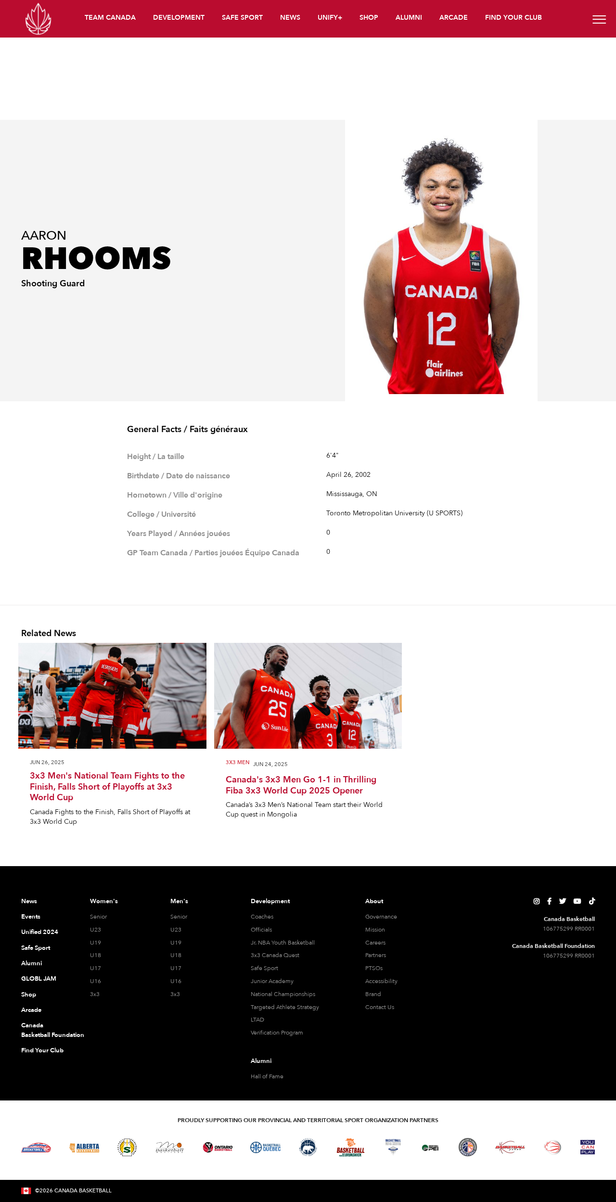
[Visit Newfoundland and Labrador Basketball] (467, 1147)
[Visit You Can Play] (587, 1147)
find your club (513, 17)
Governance (381, 917)
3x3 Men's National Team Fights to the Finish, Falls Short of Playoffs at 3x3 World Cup (107, 787)
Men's (179, 901)
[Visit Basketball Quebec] (265, 1148)
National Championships (283, 994)
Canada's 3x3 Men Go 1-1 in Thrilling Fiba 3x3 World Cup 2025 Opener (301, 785)
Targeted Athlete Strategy (285, 1007)
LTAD (257, 1019)
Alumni (31, 963)
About (374, 901)
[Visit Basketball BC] (36, 1147)
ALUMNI (409, 17)
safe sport (242, 17)
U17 (95, 968)
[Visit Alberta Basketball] (84, 1147)
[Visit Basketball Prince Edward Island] (430, 1147)
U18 (95, 955)
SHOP (368, 17)
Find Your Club (42, 1050)
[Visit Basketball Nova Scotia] (393, 1147)
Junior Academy (272, 981)
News (29, 901)
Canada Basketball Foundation (44, 1030)
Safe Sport (35, 948)
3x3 (95, 994)
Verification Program (277, 1032)
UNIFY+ (330, 17)
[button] (111, 19)
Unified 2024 (39, 932)
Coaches (262, 917)
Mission (375, 929)
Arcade (31, 1010)
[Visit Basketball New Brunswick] (350, 1147)
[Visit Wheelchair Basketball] (553, 1147)
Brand (373, 994)
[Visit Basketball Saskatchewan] (127, 1147)
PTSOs (374, 968)
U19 (95, 942)
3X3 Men (237, 763)
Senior (98, 917)
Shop (28, 994)
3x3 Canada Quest (275, 955)
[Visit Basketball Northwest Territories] (308, 1147)
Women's (104, 901)
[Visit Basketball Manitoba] (169, 1147)
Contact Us (379, 1007)
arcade (453, 17)
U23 (95, 929)
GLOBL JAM (38, 978)
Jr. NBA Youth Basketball (283, 942)
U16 (95, 981)
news (290, 17)
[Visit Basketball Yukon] (510, 1147)
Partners (375, 955)
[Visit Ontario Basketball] (218, 1147)
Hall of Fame (267, 1076)
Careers (375, 942)
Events (30, 916)
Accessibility (381, 981)
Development (270, 901)
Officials (261, 929)
